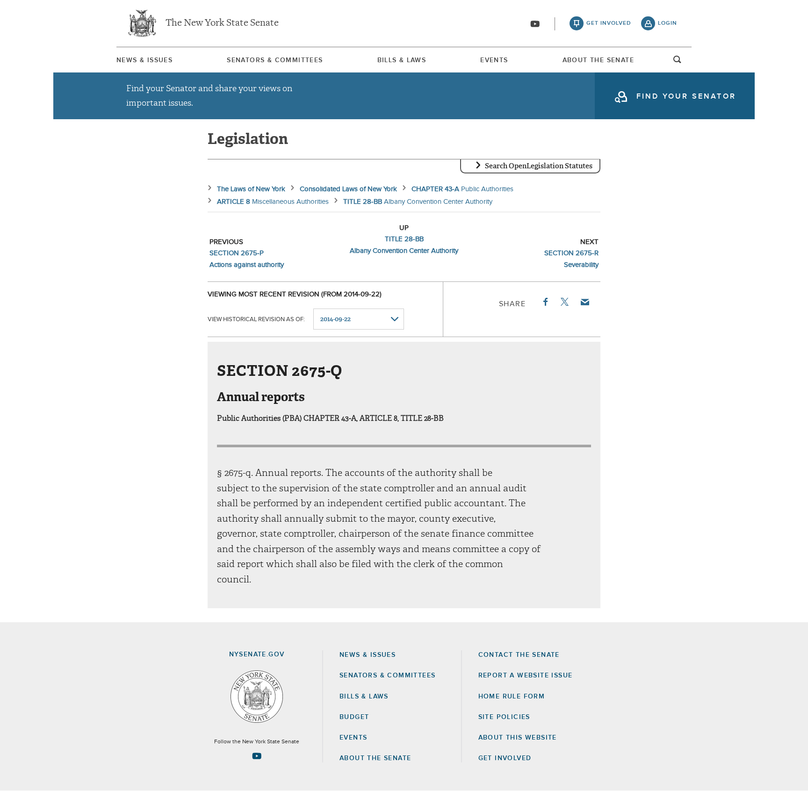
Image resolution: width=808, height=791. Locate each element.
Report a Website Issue (525, 675)
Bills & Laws (401, 60)
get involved (608, 23)
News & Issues (144, 60)
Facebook (545, 302)
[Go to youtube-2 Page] (256, 756)
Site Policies (504, 717)
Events (494, 60)
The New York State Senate (222, 23)
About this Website (517, 737)
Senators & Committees (275, 60)
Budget (354, 717)
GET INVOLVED (505, 758)
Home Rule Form (511, 696)
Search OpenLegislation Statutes (538, 166)
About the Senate (375, 758)
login (667, 23)
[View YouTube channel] (535, 24)
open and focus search (678, 62)
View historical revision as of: (256, 319)
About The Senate (598, 60)
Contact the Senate (519, 655)
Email (584, 302)
